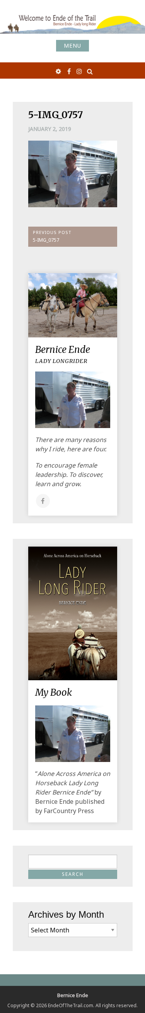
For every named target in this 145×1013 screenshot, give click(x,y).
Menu (72, 45)
